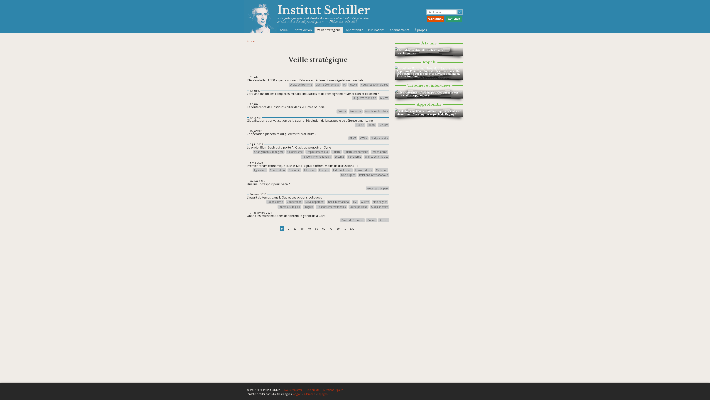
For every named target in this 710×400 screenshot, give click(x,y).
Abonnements (399, 30)
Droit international (338, 202)
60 (323, 228)
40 (309, 228)
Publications (376, 30)
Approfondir (354, 30)
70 (330, 228)
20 (294, 228)
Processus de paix (377, 188)
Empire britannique (318, 152)
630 (352, 228)
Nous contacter (293, 390)
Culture (342, 111)
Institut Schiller (323, 10)
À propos (421, 30)
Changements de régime (268, 152)
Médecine (381, 170)
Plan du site (313, 390)
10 (287, 228)
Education (309, 170)
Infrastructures (363, 170)
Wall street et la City (376, 156)
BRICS (352, 138)
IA (344, 84)
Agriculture (260, 170)
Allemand (309, 394)
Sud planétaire (379, 138)
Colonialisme (295, 152)
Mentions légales (333, 390)
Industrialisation (342, 170)
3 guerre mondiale (364, 98)
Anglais (297, 394)
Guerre (384, 98)
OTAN (371, 125)
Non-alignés (348, 175)
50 (316, 228)
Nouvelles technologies (374, 84)
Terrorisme (354, 156)
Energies (324, 170)
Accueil (284, 30)
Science (383, 220)
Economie (355, 111)
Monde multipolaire (376, 111)
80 (338, 228)
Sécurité (383, 125)
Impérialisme (379, 152)
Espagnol (322, 394)
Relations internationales (316, 156)
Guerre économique (327, 84)
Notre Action (303, 30)
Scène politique (358, 207)
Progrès (308, 207)
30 (302, 228)
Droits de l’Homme (301, 84)
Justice (353, 84)
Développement (314, 202)
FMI (355, 202)
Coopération (277, 170)
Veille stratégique (329, 30)
